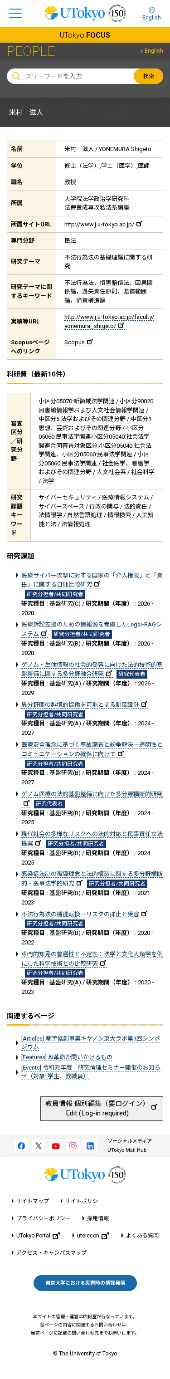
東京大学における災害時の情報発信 (85, 1283)
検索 (148, 76)
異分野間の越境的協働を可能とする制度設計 (80, 704)
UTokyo (85, 35)
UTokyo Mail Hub (126, 1150)
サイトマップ (32, 1201)
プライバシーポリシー (43, 1218)
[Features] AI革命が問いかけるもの (66, 1057)
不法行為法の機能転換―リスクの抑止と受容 (80, 914)
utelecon (88, 1235)
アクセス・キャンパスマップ (51, 1253)
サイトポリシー (84, 1201)
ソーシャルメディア (129, 1141)
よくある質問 (142, 1235)
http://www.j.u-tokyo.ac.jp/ (99, 224)
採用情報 (98, 1218)
